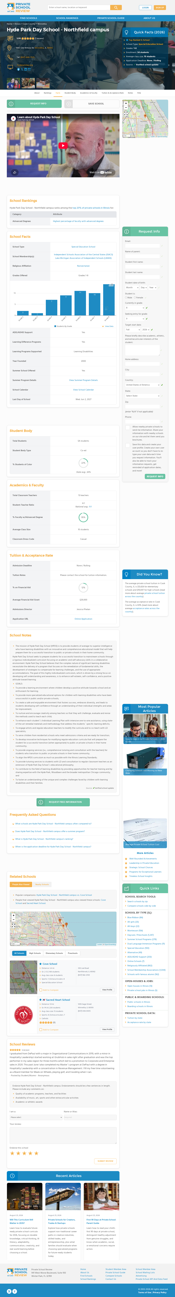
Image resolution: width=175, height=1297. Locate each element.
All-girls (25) (133, 922)
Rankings (47, 93)
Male (129, 297)
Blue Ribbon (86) (135, 917)
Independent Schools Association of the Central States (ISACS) (83, 254)
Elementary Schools (54, 953)
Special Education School (151, 44)
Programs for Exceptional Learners (145, 872)
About (37, 93)
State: (128, 391)
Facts (58, 93)
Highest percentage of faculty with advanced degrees (78, 221)
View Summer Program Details (83, 380)
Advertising (141, 1276)
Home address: (132, 359)
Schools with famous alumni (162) (143, 974)
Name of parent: (132, 251)
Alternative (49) (134, 952)
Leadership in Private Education (144, 863)
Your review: (15, 1124)
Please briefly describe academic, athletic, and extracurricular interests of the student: (144, 339)
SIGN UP (160, 8)
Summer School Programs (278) (142, 939)
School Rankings (88, 1279)
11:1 (90, 507)
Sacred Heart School (36, 903)
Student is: (130, 294)
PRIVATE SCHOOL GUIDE (110, 18)
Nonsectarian (83, 266)
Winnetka (39, 48)
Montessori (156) (135, 931)
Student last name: (134, 272)
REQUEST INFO (38, 104)
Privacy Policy (160, 1292)
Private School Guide (115, 1272)
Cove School (50, 964)
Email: (128, 241)
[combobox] (77, 7)
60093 (50, 48)
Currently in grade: (134, 303)
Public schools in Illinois (138, 1002)
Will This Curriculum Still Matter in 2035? (21, 1221)
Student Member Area (116, 1269)
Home (83, 1269)
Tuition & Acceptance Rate (113, 93)
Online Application (83, 619)
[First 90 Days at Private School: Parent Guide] (101, 1197)
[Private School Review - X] (9, 1291)
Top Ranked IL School (139, 40)
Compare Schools (114, 1276)
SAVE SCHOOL (96, 104)
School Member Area (145, 1269)
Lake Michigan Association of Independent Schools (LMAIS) (83, 258)
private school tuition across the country (145, 595)
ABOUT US (149, 18)
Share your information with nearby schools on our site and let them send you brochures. (148, 433)
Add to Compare (50, 990)
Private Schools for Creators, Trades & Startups (61, 1221)
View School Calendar (83, 390)
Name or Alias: (70, 1111)
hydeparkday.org (25, 65)
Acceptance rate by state (139, 1022)
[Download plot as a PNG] (112, 284)
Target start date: (133, 325)
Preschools (73, 953)
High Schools (35, 953)
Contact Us (111, 1279)
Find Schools (86, 1276)
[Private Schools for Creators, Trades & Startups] (63, 1197)
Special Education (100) (138, 948)
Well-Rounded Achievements (143, 859)
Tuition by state (134, 1018)
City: (127, 370)
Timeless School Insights (140, 876)
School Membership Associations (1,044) (146, 970)
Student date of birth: (135, 283)
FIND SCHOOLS (28, 18)
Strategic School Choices (141, 867)
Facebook (14, 1291)
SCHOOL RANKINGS (67, 18)
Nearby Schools (42, 884)
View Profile (107, 989)
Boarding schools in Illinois (140, 1006)
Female (139, 297)
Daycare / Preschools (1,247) (140, 935)
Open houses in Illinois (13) (139, 986)
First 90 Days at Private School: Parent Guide (101, 1221)
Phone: (128, 417)
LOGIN (145, 8)
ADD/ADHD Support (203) (139, 957)
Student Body (70, 93)
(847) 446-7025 (28, 57)
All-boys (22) (133, 926)
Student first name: (134, 262)
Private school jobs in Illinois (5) (142, 990)
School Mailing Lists (145, 1272)
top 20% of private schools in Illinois (91, 208)
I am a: (13, 1111)
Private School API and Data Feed (151, 1279)
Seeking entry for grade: (136, 314)
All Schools (19, 953)
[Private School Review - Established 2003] (18, 7)
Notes (130, 93)
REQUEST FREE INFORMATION (65, 802)
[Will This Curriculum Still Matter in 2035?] (24, 1197)
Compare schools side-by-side (141, 906)
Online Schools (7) (135, 961)
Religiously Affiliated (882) (139, 966)
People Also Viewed (20, 884)
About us (84, 1272)
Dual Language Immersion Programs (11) (146, 944)
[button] (12, 1154)
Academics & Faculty (88, 93)
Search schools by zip (137, 901)
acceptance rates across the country (142, 610)
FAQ (139, 93)
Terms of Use (144, 1292)
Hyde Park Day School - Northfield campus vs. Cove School (64, 895)
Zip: (127, 402)
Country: (129, 380)
